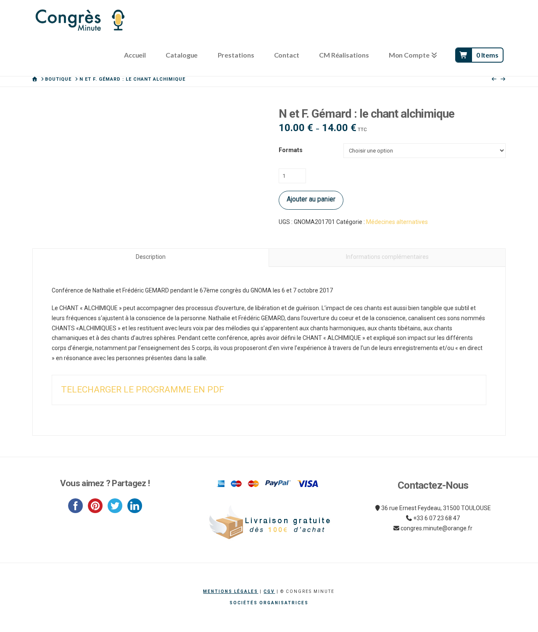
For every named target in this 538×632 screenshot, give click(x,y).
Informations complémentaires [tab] (387, 256)
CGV (269, 591)
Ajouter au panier (311, 199)
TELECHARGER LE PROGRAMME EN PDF (142, 389)
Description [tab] (151, 256)
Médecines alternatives (397, 222)
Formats (291, 150)
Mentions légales (230, 591)
